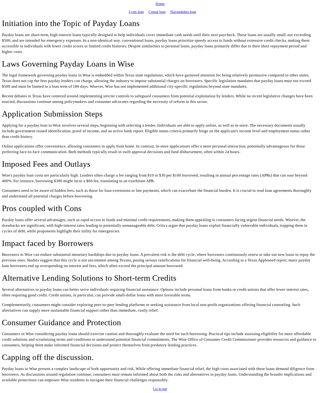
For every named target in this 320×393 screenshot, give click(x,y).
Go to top (160, 389)
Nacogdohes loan (183, 12)
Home (160, 4)
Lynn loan (136, 12)
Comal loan (157, 12)
